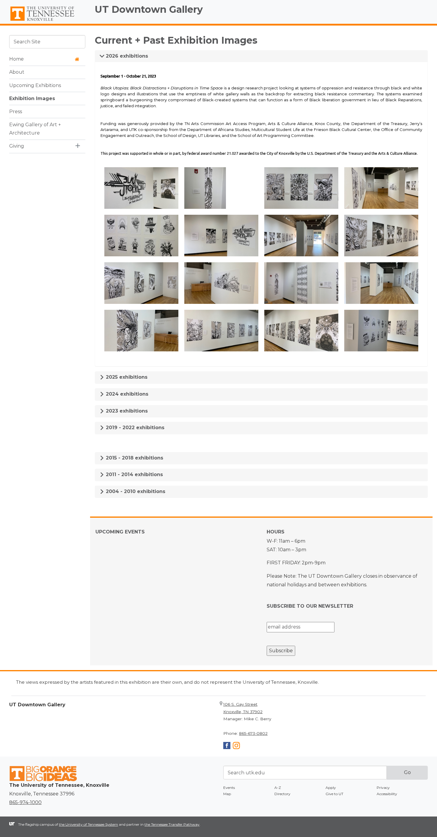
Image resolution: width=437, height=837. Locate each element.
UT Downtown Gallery (149, 9)
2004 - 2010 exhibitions (134, 491)
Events (229, 787)
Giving (16, 146)
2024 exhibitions (126, 394)
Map (227, 794)
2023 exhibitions (126, 411)
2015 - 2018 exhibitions (133, 458)
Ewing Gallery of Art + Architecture (35, 128)
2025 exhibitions (125, 377)
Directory (282, 794)
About (16, 72)
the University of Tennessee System (88, 824)
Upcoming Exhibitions (35, 85)
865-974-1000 (25, 802)
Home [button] (16, 59)
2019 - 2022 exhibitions (134, 427)
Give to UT (334, 794)
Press (15, 111)
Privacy (383, 787)
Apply (331, 787)
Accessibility (387, 794)
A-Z (277, 787)
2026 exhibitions (126, 56)
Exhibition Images (32, 98)
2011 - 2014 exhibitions (133, 474)
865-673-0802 (253, 733)
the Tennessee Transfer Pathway (171, 824)
